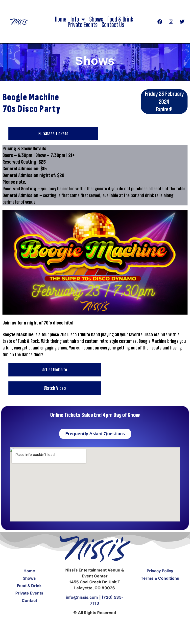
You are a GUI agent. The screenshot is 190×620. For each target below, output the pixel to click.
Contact (29, 600)
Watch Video (55, 388)
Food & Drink (120, 19)
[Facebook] (160, 22)
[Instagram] (171, 22)
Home (60, 19)
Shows (96, 19)
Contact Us (113, 24)
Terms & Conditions (160, 578)
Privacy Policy (160, 570)
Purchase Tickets (53, 133)
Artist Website (54, 369)
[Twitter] (182, 22)
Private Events (82, 24)
